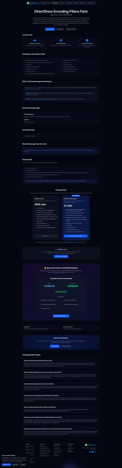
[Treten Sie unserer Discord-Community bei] (90, 452)
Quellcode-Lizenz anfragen (61, 256)
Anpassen (23, 464)
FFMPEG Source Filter (39, 99)
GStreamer (69, 3)
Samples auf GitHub (71, 29)
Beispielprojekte (57, 452)
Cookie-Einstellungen (44, 455)
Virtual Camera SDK (30, 458)
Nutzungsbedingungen (45, 450)
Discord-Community (58, 450)
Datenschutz (93, 449)
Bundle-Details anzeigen (60, 316)
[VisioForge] (32, 3)
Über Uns (70, 446)
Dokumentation (57, 448)
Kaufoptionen (45, 236)
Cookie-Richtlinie (43, 453)
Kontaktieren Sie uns (68, 242)
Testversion (50, 29)
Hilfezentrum (56, 446)
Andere (62, 3)
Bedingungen (93, 448)
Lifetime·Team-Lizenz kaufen (76, 236)
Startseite (43, 3)
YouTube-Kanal (71, 448)
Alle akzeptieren (6, 464)
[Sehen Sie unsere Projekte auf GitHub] (95, 452)
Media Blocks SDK (29, 454)
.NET (48, 3)
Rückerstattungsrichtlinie (45, 452)
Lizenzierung (42, 446)
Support (81, 3)
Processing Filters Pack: (30, 93)
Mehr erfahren (19, 461)
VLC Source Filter (50, 99)
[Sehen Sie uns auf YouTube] (93, 452)
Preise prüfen (60, 29)
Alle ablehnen (15, 464)
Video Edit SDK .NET (30, 452)
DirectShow (55, 3)
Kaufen (76, 3)
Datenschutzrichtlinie (44, 448)
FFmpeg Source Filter (30, 462)
